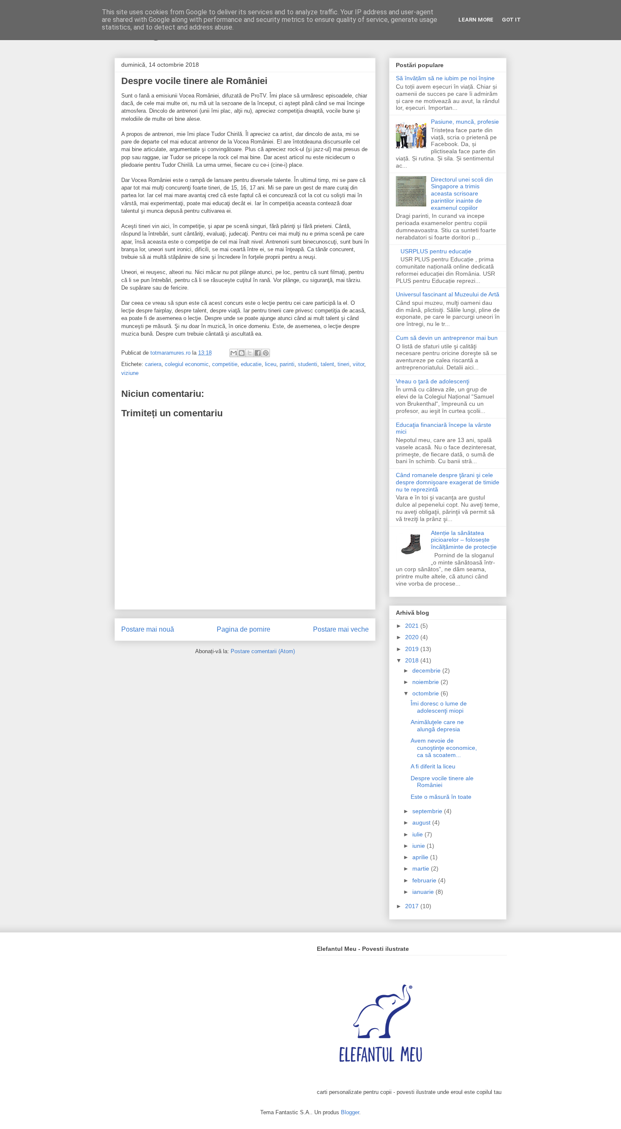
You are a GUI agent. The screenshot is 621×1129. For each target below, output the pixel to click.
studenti (307, 364)
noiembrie (426, 681)
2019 (412, 649)
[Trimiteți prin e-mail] (233, 353)
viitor (358, 364)
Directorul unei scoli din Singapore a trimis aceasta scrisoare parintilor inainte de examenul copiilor (462, 193)
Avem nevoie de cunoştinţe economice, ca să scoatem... (444, 747)
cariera (153, 364)
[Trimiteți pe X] (249, 353)
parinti (287, 364)
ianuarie (424, 891)
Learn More (475, 19)
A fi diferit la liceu (433, 766)
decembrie (427, 670)
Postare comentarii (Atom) (263, 651)
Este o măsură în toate (441, 796)
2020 (412, 637)
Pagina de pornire (243, 629)
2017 (412, 906)
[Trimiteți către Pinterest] (265, 353)
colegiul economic (187, 364)
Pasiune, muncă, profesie (465, 121)
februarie (425, 880)
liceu (270, 364)
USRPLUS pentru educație (435, 251)
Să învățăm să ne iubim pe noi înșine (445, 78)
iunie (419, 845)
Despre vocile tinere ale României (442, 782)
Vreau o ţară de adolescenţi (432, 381)
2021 (412, 625)
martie (421, 868)
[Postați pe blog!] (241, 353)
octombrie (426, 693)
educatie (251, 364)
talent (327, 364)
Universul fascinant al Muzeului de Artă (447, 294)
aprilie (421, 857)
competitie (224, 364)
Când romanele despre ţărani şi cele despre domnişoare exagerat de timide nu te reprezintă (447, 482)
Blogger (350, 1112)
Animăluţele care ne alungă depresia (437, 726)
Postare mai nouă (147, 629)
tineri (343, 364)
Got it (511, 19)
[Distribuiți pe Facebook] (257, 353)
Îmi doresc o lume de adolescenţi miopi (439, 707)
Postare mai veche (341, 629)
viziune (130, 373)
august (422, 822)
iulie (418, 834)
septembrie (428, 811)
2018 (412, 660)
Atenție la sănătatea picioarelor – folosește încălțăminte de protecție (464, 540)
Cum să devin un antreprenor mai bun (447, 337)
